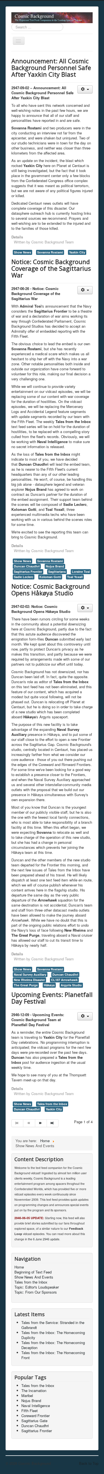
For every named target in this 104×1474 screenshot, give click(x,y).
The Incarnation (33, 1390)
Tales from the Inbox (52, 1104)
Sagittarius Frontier (28, 571)
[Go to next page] (41, 1123)
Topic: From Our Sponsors (35, 1292)
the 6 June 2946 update (43, 1239)
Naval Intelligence (35, 1405)
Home (19, 1267)
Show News (22, 252)
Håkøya (49, 985)
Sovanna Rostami (50, 252)
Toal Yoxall (75, 577)
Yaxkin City (77, 252)
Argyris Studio (71, 985)
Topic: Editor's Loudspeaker (36, 1287)
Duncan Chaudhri (27, 566)
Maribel (27, 1395)
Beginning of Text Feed (33, 1272)
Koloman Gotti (50, 577)
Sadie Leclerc (23, 577)
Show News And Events (33, 1277)
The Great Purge (26, 985)
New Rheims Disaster (29, 980)
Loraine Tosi (81, 571)
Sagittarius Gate (34, 1420)
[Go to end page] (53, 1123)
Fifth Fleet (29, 1410)
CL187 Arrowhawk (64, 980)
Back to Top (88, 1463)
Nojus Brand (55, 566)
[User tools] (85, 89)
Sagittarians (57, 571)
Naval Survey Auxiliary (30, 974)
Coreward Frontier (35, 1415)
